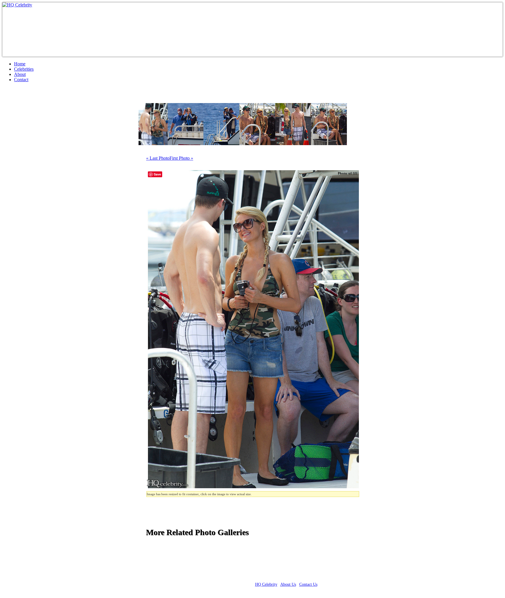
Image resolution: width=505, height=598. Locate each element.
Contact (21, 79)
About (20, 74)
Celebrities (24, 69)
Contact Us (308, 584)
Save (157, 174)
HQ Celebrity (266, 584)
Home (19, 63)
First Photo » (181, 158)
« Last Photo (158, 158)
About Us (288, 584)
